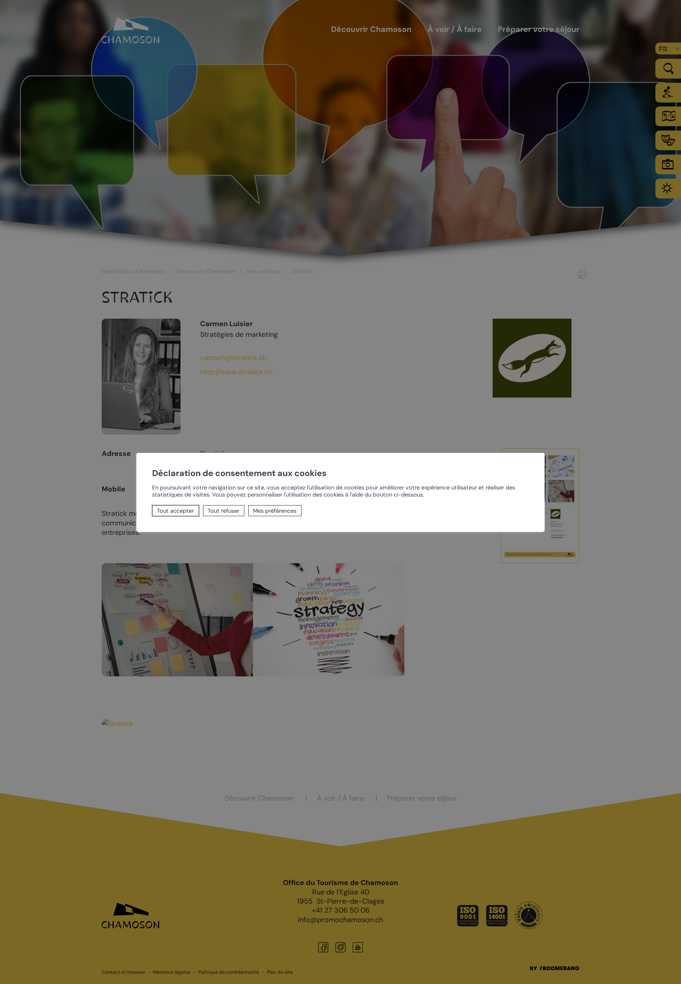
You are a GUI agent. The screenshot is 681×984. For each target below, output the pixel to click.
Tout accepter (175, 510)
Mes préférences (274, 510)
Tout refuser (223, 510)
